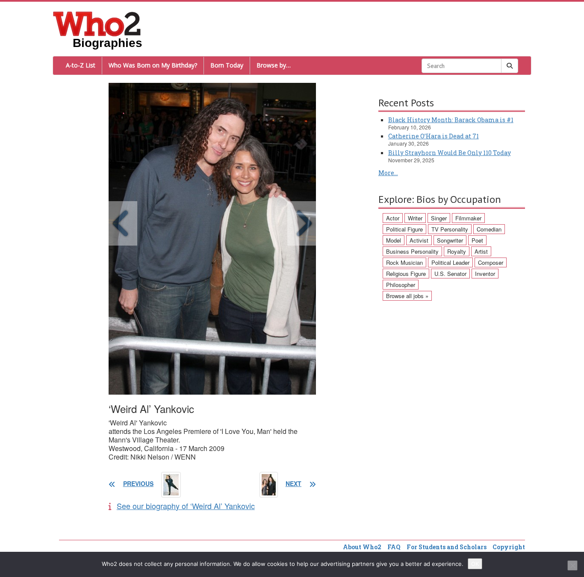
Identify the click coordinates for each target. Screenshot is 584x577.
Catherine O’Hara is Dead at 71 (433, 136)
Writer (415, 218)
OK (475, 563)
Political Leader (450, 262)
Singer (439, 218)
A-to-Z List (80, 65)
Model (393, 240)
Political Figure (404, 229)
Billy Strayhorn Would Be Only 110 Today (449, 153)
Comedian (489, 229)
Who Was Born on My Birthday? (153, 65)
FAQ (394, 547)
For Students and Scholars (447, 547)
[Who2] (97, 23)
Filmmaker (468, 218)
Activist (419, 240)
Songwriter (450, 240)
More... (388, 173)
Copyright (509, 547)
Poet (477, 240)
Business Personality (412, 251)
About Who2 (362, 547)
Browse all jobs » (407, 296)
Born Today (226, 65)
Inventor (485, 273)
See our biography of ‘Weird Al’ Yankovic (186, 505)
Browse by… (274, 65)
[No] (572, 565)
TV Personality (449, 229)
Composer (490, 262)
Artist (481, 251)
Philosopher (400, 285)
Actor (392, 218)
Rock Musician (404, 262)
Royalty (456, 251)
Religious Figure (406, 273)
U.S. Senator (450, 273)
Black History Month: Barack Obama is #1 (450, 120)
